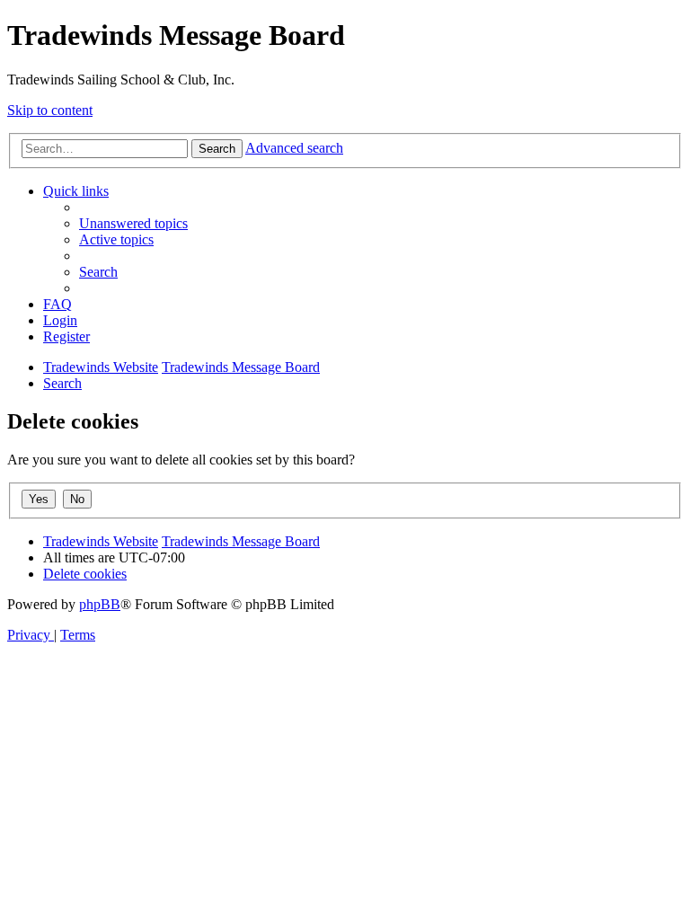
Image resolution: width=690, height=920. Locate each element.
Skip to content (50, 110)
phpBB (99, 604)
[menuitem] (133, 223)
